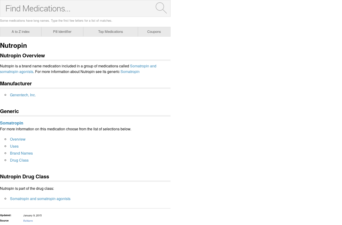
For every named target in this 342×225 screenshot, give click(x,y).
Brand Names (21, 153)
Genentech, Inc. (23, 94)
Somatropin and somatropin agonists (40, 198)
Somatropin (130, 71)
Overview (18, 139)
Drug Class (19, 160)
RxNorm (28, 220)
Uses (14, 146)
